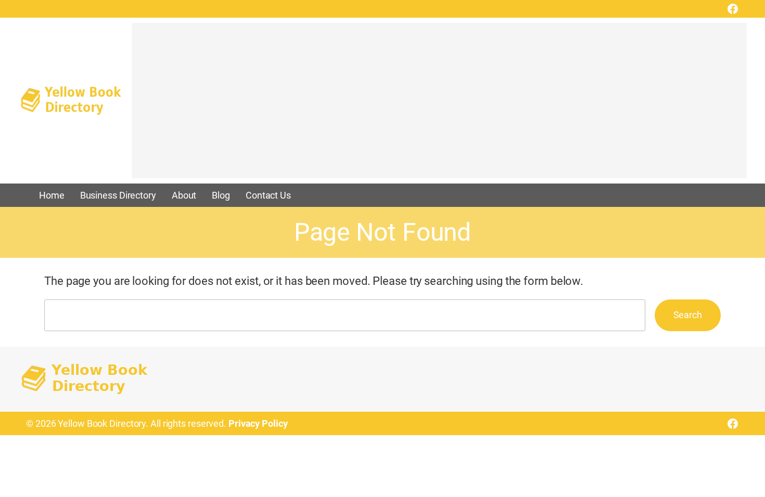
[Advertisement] (439, 105)
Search (687, 314)
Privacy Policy (258, 423)
